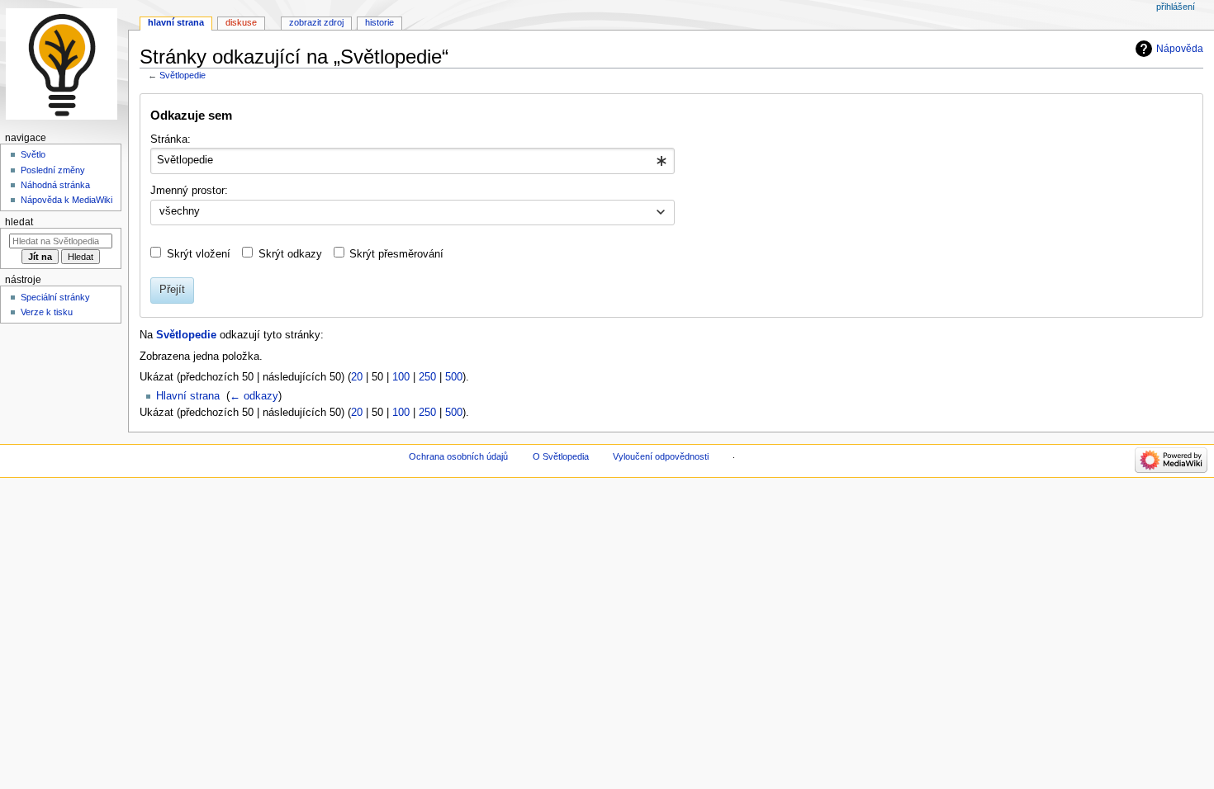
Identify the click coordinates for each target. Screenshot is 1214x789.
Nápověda (1179, 48)
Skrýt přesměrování (396, 254)
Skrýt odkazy (290, 254)
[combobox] (412, 161)
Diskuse (241, 22)
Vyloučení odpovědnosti (661, 456)
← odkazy (254, 396)
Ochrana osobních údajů (458, 456)
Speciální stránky (55, 297)
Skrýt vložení (198, 254)
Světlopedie (182, 75)
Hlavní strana (188, 396)
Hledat (19, 222)
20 (357, 377)
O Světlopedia (561, 456)
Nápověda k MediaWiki (66, 200)
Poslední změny (53, 170)
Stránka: (170, 139)
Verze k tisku (47, 312)
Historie (379, 22)
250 (427, 377)
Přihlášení (1175, 7)
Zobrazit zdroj (316, 22)
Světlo (33, 154)
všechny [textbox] (179, 211)
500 (453, 377)
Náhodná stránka (55, 185)
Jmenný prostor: (189, 190)
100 (401, 377)
